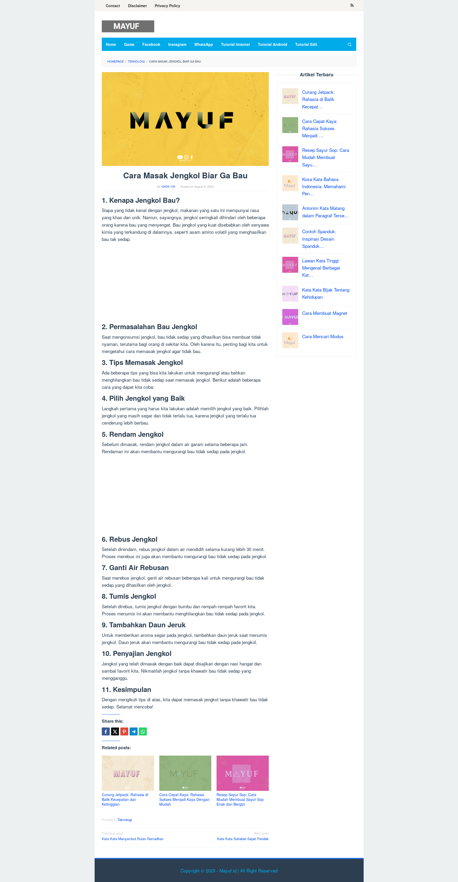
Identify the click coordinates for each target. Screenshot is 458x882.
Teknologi (124, 819)
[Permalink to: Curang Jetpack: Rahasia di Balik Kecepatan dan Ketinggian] (128, 773)
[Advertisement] (185, 283)
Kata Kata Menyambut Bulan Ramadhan (133, 836)
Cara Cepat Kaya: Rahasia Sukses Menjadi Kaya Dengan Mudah (184, 799)
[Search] (349, 44)
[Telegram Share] (134, 731)
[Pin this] (124, 731)
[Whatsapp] (143, 731)
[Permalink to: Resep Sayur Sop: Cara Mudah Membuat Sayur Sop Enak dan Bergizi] (243, 773)
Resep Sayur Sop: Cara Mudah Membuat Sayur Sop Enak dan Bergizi (240, 799)
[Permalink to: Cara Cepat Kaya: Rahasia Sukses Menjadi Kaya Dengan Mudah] (185, 773)
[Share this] (106, 731)
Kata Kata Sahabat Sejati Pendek (243, 836)
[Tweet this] (115, 731)
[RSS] (352, 5)
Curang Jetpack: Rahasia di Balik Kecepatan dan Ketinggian (125, 799)
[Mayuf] (128, 25)
